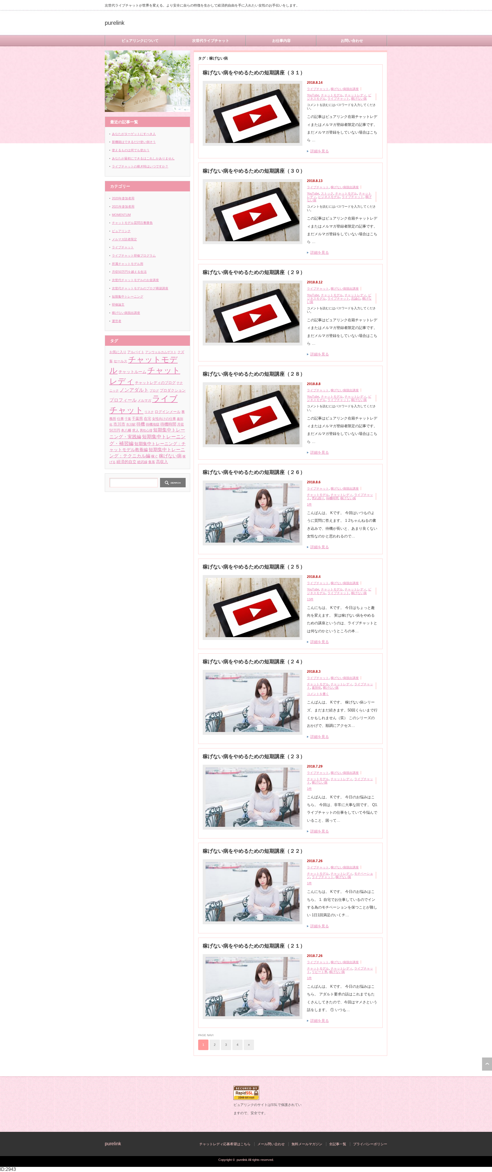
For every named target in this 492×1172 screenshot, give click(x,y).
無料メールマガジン (307, 1144)
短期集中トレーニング (127, 296)
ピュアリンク (121, 231)
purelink (114, 23)
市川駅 (131, 424)
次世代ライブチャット (210, 40)
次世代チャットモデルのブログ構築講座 (140, 288)
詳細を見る (319, 151)
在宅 (147, 418)
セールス (120, 361)
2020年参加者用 (123, 198)
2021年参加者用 (123, 206)
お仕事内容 (281, 40)
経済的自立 (126, 461)
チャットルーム (132, 372)
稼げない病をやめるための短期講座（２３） (254, 756)
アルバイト (135, 352)
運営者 (116, 321)
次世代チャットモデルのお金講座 (135, 280)
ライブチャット (318, 89)
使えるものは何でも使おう (130, 150)
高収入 (162, 462)
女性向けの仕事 (164, 419)
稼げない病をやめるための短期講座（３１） (254, 72)
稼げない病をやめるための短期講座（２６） (254, 472)
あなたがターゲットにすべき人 (134, 134)
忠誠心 (355, 298)
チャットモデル (332, 95)
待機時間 (332, 498)
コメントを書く (318, 694)
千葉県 (137, 418)
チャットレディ (355, 95)
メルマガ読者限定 (124, 239)
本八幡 (126, 430)
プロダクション (173, 390)
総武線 (142, 462)
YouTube (313, 95)
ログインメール (168, 412)
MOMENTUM (121, 214)
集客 (151, 462)
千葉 (128, 418)
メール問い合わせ (271, 1144)
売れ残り (318, 498)
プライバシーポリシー (370, 1144)
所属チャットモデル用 (127, 263)
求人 (135, 430)
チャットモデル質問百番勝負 (132, 222)
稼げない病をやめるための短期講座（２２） (254, 851)
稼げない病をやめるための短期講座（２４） (254, 661)
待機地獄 (152, 424)
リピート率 (319, 971)
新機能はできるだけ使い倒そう (134, 142)
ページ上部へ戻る (487, 1064)
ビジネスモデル (329, 197)
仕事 (120, 419)
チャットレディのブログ (155, 383)
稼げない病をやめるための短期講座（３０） (254, 171)
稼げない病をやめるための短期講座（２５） (254, 567)
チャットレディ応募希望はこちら (225, 1144)
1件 (309, 504)
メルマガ (144, 400)
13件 (310, 599)
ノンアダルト (134, 390)
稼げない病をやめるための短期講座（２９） (254, 272)
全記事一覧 (337, 1144)
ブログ (154, 390)
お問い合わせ (352, 40)
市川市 (119, 424)
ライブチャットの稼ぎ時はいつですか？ (140, 166)
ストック (327, 193)
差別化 (316, 687)
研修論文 (118, 304)
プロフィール (123, 400)
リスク (149, 412)
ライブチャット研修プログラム (134, 255)
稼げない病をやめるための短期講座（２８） (254, 374)
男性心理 (146, 430)
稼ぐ (154, 456)
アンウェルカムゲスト (161, 352)
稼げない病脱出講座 (345, 89)
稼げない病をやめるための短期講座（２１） (254, 946)
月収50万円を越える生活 (129, 271)
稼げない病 (359, 98)
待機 (140, 424)
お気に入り (117, 352)
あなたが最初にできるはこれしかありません (143, 158)
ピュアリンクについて (140, 40)
